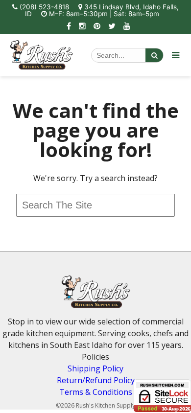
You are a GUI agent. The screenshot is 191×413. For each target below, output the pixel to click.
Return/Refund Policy (96, 380)
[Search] (154, 55)
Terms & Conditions (95, 392)
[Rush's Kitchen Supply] (41, 66)
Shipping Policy (95, 368)
